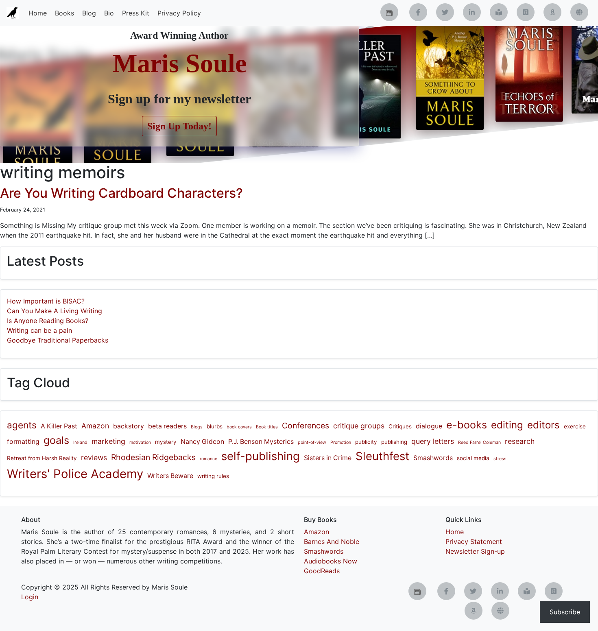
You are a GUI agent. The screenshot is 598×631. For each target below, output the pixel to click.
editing (507, 425)
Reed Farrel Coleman (479, 442)
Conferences (305, 425)
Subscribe (565, 612)
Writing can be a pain (39, 330)
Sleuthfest (382, 456)
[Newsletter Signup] (389, 12)
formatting (23, 441)
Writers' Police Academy (75, 474)
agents (22, 424)
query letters (432, 441)
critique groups (358, 425)
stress (499, 458)
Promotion (340, 442)
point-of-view (312, 442)
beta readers (167, 426)
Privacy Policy (179, 13)
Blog (89, 13)
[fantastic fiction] (579, 12)
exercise (575, 426)
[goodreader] (526, 12)
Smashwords (433, 458)
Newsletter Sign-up (475, 551)
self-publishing (260, 456)
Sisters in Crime (327, 458)
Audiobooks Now (330, 561)
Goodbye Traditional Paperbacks (57, 340)
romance (208, 458)
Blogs (197, 427)
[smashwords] (499, 12)
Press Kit (135, 13)
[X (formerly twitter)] (445, 12)
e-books (466, 425)
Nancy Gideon (202, 441)
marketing (108, 441)
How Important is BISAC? (46, 301)
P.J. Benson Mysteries (261, 441)
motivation (140, 442)
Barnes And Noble (331, 541)
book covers (239, 427)
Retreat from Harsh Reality (42, 458)
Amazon (95, 425)
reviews (94, 457)
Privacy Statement (473, 541)
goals (56, 440)
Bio (109, 13)
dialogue (429, 426)
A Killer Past (59, 426)
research (520, 441)
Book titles (267, 427)
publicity (366, 442)
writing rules (213, 476)
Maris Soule (180, 63)
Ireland (80, 442)
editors (543, 425)
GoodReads (322, 571)
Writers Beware (170, 476)
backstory (128, 426)
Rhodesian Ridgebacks (153, 457)
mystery (166, 442)
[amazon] (552, 12)
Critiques (400, 426)
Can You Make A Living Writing (54, 311)
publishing (394, 442)
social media (473, 458)
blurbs (215, 426)
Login (29, 597)
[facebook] (418, 12)
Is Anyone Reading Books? (47, 321)
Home (37, 13)
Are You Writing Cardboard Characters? (121, 193)
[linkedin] (472, 12)
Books (64, 13)
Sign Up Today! (179, 126)
